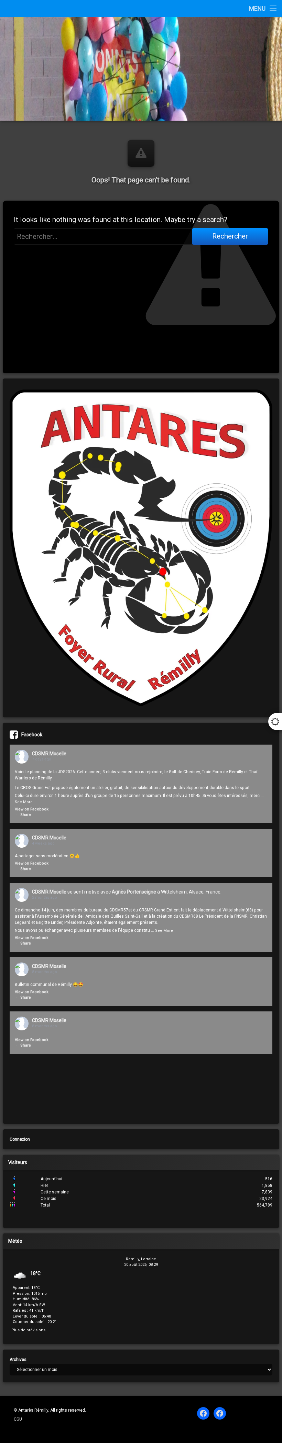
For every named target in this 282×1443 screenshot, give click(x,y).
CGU (18, 1419)
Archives (18, 1359)
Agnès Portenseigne (134, 892)
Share (25, 815)
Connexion (20, 1139)
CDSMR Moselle (49, 753)
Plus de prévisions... (29, 1329)
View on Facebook (31, 809)
